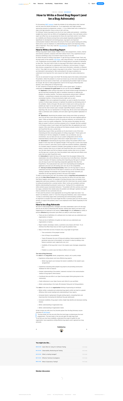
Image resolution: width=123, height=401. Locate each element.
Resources (40, 3)
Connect (49, 394)
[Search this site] (89, 3)
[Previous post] (37, 329)
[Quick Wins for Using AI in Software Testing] (61, 347)
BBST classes (49, 24)
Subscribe (100, 3)
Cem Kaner (57, 59)
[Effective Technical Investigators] (61, 358)
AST (78, 45)
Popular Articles (58, 3)
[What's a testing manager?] (61, 354)
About (66, 3)
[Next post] (86, 329)
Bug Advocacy (67, 12)
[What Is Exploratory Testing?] (61, 361)
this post (80, 138)
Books (74, 394)
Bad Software (68, 394)
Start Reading (48, 3)
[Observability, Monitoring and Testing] (61, 350)
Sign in (93, 3)
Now (34, 3)
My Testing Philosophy (58, 394)
